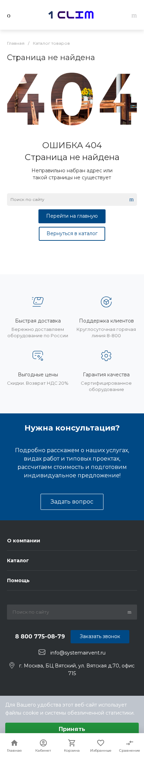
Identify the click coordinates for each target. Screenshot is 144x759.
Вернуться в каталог (72, 233)
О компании (23, 540)
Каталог (18, 560)
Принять (72, 729)
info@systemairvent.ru (78, 652)
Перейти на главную (72, 216)
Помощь (18, 580)
